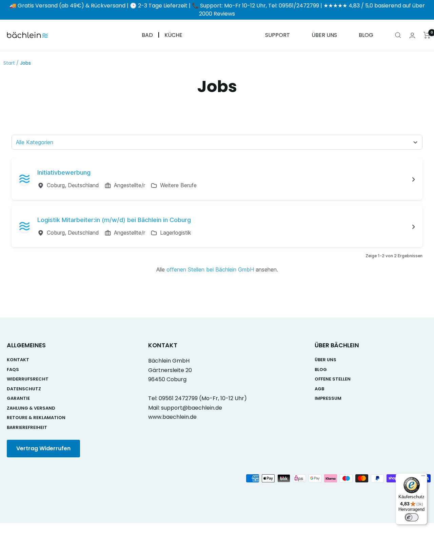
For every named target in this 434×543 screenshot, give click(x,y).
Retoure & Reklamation (36, 417)
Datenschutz (24, 389)
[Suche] (398, 35)
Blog (366, 35)
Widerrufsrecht (27, 379)
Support (277, 35)
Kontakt (18, 359)
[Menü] (423, 477)
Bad (147, 35)
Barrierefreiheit (27, 427)
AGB (319, 389)
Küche (173, 35)
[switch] (411, 517)
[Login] (412, 35)
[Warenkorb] (427, 35)
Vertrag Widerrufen (43, 448)
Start (9, 63)
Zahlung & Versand (31, 408)
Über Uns (324, 35)
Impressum (328, 398)
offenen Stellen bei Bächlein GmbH (210, 269)
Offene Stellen (333, 379)
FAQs (13, 369)
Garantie (18, 398)
